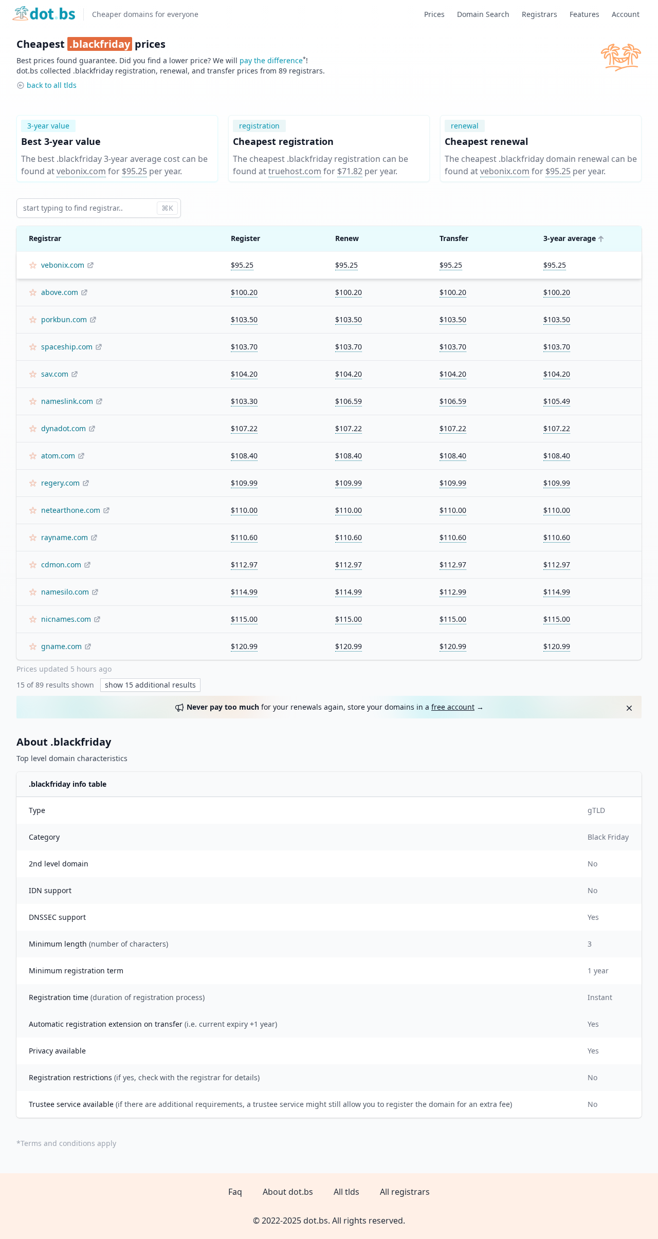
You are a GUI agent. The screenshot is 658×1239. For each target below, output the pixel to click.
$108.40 (244, 455)
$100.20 (244, 292)
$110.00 (244, 510)
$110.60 (244, 537)
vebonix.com (81, 171)
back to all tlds (52, 85)
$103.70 (244, 347)
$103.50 (244, 319)
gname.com (61, 646)
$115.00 (244, 619)
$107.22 (244, 428)
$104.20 (244, 374)
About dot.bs (288, 1191)
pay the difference (271, 60)
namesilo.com (65, 592)
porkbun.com (64, 319)
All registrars (405, 1191)
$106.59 (348, 401)
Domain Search (483, 14)
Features (584, 14)
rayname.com (64, 537)
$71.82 (349, 171)
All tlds (346, 1191)
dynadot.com (63, 428)
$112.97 (244, 564)
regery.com (60, 483)
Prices (434, 14)
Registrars (539, 14)
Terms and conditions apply (68, 1143)
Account (625, 14)
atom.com (58, 455)
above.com (59, 292)
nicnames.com (66, 619)
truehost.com (294, 171)
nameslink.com (67, 401)
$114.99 (244, 592)
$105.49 (556, 401)
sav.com (54, 374)
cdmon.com (61, 564)
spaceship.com (67, 347)
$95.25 (134, 171)
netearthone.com (70, 510)
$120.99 (244, 646)
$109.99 (244, 483)
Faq (235, 1191)
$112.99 (453, 592)
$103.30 (244, 401)
